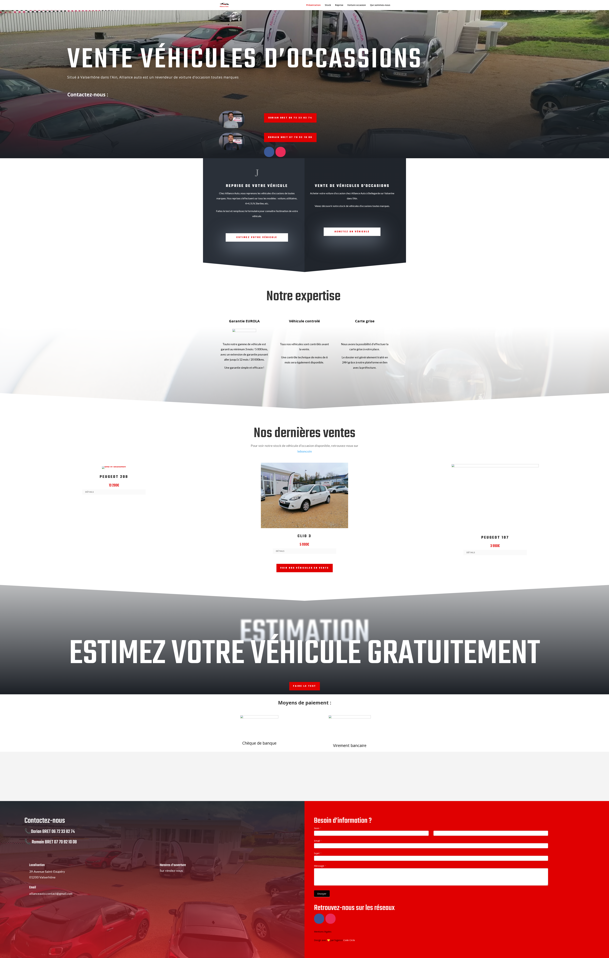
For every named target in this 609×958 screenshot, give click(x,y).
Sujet (317, 853)
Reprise (339, 5)
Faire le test (304, 686)
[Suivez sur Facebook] (269, 152)
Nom (317, 828)
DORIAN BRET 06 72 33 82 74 (290, 118)
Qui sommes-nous (380, 5)
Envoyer (321, 893)
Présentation (313, 5)
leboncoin (304, 451)
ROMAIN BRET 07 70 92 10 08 (290, 137)
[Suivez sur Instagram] (280, 152)
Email (318, 840)
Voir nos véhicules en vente (304, 568)
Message (320, 865)
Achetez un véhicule (352, 232)
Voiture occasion (356, 5)
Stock (328, 5)
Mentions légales (322, 931)
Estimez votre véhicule (256, 237)
